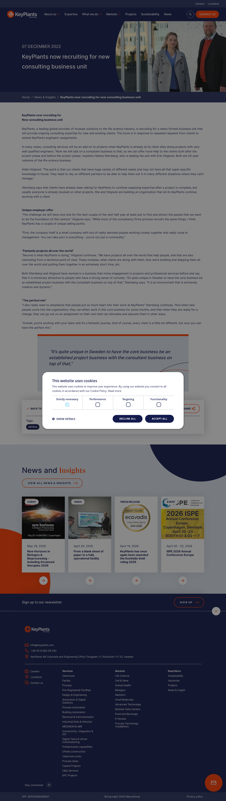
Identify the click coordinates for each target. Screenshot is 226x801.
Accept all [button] (159, 418)
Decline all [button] (127, 418)
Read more (114, 391)
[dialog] (113, 400)
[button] (63, 419)
